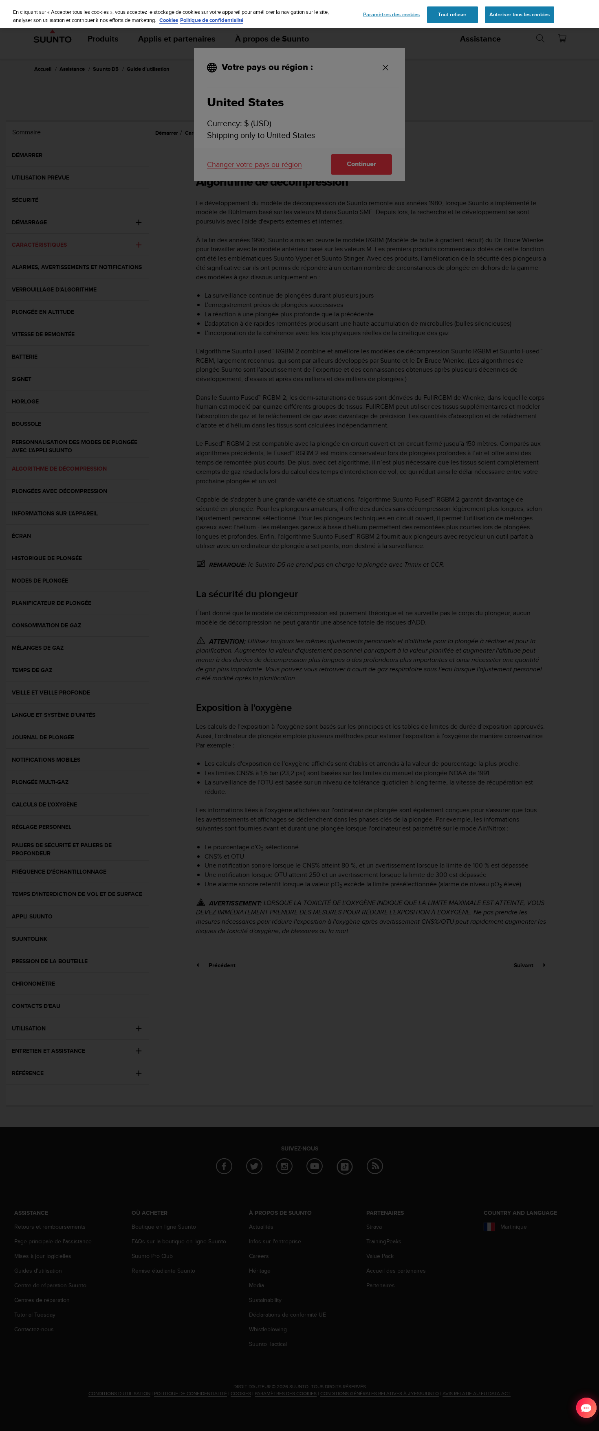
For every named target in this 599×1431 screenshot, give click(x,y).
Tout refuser (452, 14)
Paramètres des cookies (391, 14)
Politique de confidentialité (211, 20)
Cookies (168, 20)
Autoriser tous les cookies (519, 14)
